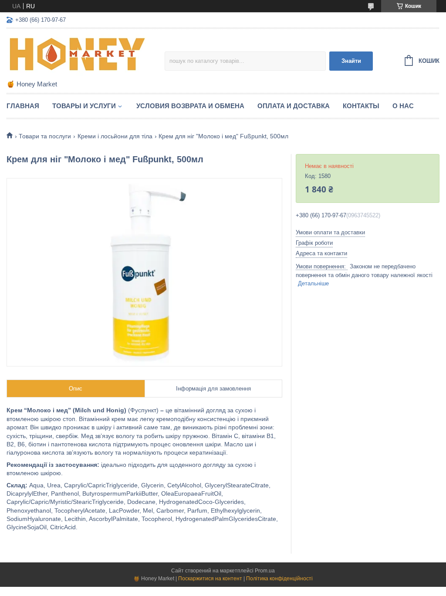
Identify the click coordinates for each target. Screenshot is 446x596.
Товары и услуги (84, 106)
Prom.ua (265, 571)
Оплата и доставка (293, 106)
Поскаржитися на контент (210, 578)
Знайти (351, 61)
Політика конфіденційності (279, 578)
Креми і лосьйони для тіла (115, 136)
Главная (23, 106)
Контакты (361, 106)
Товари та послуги (45, 136)
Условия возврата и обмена (190, 106)
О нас (403, 106)
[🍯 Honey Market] (83, 55)
